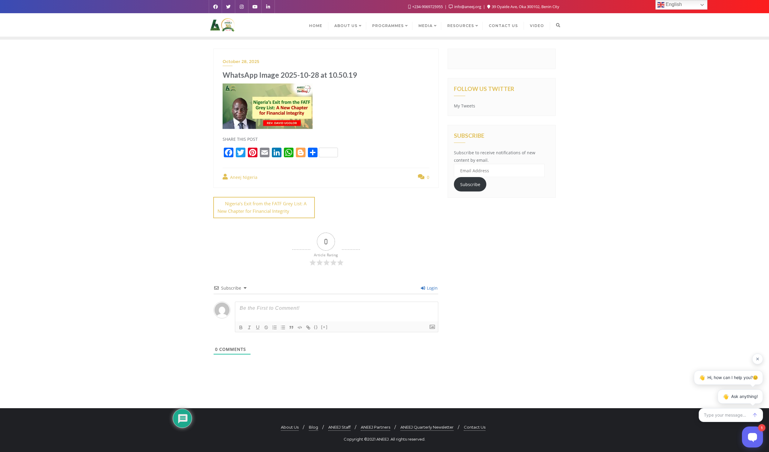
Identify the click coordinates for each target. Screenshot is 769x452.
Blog (313, 427)
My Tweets (464, 106)
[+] (324, 327)
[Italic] (249, 327)
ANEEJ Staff (339, 427)
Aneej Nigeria (243, 177)
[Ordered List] (274, 327)
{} (316, 327)
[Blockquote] (291, 327)
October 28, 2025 (241, 61)
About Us (290, 427)
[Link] (308, 327)
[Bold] (241, 327)
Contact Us (474, 427)
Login (432, 288)
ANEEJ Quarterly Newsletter (427, 427)
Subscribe (470, 184)
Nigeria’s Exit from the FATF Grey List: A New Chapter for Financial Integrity (262, 207)
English (673, 4)
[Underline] (258, 327)
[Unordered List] (283, 327)
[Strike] (266, 327)
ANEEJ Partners (375, 427)
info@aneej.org (467, 6)
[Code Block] (300, 327)
